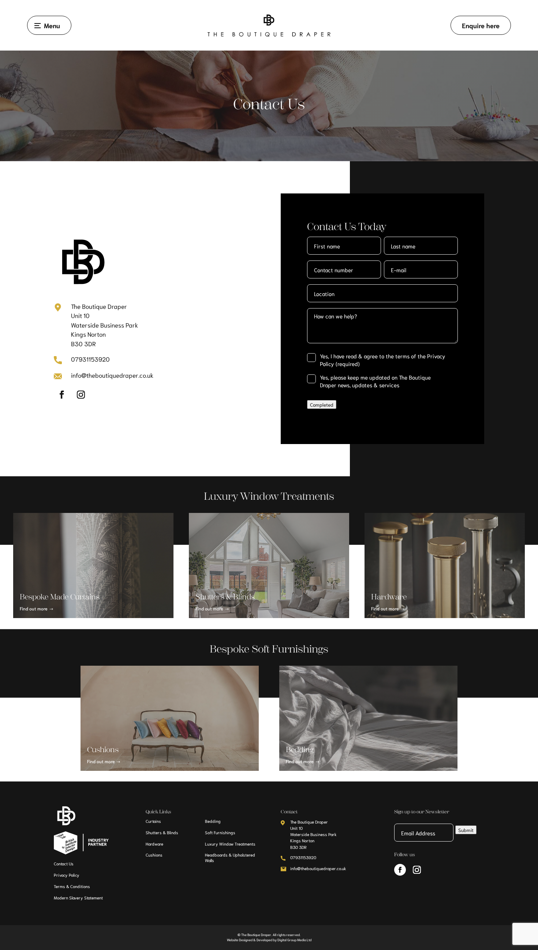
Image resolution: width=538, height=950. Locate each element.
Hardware (154, 843)
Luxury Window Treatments (230, 843)
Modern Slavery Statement (78, 897)
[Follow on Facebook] (62, 395)
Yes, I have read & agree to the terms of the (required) (382, 359)
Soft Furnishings (220, 832)
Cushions (154, 854)
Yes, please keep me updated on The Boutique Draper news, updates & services (375, 380)
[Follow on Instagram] (81, 395)
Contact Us (64, 863)
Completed (321, 404)
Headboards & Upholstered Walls (230, 857)
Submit (466, 830)
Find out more (34, 608)
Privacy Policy (66, 874)
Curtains (153, 821)
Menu (52, 25)
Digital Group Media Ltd (294, 940)
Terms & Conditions (72, 886)
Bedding (213, 821)
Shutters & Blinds (162, 832)
